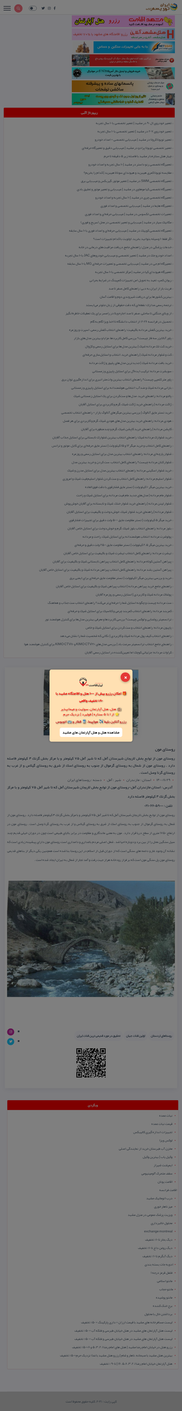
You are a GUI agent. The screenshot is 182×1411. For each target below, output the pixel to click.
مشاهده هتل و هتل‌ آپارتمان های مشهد (91, 732)
